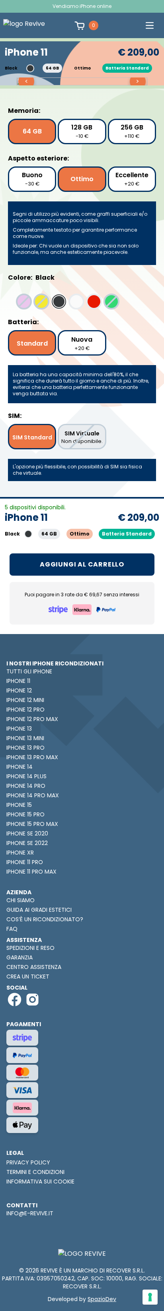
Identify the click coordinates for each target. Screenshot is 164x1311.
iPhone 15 (19, 805)
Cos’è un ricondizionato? (44, 919)
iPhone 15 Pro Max (32, 824)
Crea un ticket (27, 976)
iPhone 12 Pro (25, 710)
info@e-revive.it (29, 1213)
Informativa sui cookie (40, 1181)
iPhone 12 (19, 690)
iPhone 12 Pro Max (32, 719)
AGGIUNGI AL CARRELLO (82, 564)
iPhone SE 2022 (27, 843)
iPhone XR (20, 853)
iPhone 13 (19, 729)
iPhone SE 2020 (27, 833)
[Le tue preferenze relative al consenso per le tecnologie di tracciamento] (150, 1297)
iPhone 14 (19, 767)
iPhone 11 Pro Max (31, 872)
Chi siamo (20, 900)
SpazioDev (102, 1299)
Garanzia (19, 957)
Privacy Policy (28, 1162)
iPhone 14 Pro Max (32, 795)
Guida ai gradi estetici (39, 910)
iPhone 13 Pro (25, 748)
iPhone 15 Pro (25, 814)
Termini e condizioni (35, 1172)
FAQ (12, 929)
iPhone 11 (18, 681)
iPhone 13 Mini (25, 738)
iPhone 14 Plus (26, 776)
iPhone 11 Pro (24, 862)
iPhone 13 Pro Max (32, 757)
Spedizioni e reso (30, 948)
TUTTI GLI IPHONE (29, 671)
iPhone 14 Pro (25, 786)
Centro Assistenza (33, 967)
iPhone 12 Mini (25, 700)
